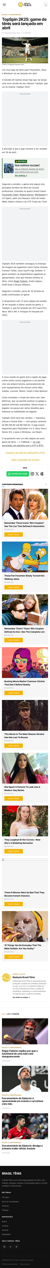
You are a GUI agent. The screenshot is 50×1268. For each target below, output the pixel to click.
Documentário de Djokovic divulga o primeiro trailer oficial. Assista (22, 1147)
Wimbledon (40, 195)
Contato (5, 1226)
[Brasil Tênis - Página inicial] (11, 1173)
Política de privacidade (9, 1264)
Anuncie (5, 1230)
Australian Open (10, 195)
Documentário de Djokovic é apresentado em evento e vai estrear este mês (22, 1101)
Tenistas (5, 1210)
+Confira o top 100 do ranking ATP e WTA (25, 452)
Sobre (4, 1221)
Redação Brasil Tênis (13, 33)
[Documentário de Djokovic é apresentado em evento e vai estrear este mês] (25, 1079)
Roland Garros (26, 195)
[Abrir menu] (4, 4)
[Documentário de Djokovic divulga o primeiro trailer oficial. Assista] (25, 1126)
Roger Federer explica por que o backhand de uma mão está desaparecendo (20, 1053)
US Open (5, 1197)
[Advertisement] (25, 121)
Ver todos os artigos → (21, 997)
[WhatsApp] (16, 1246)
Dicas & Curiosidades (11, 15)
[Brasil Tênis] (25, 4)
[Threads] (10, 1246)
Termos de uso (25, 1264)
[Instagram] (4, 1246)
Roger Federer (21, 281)
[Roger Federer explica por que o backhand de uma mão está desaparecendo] (25, 1031)
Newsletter (6, 1234)
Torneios (5, 1206)
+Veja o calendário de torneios (25, 460)
